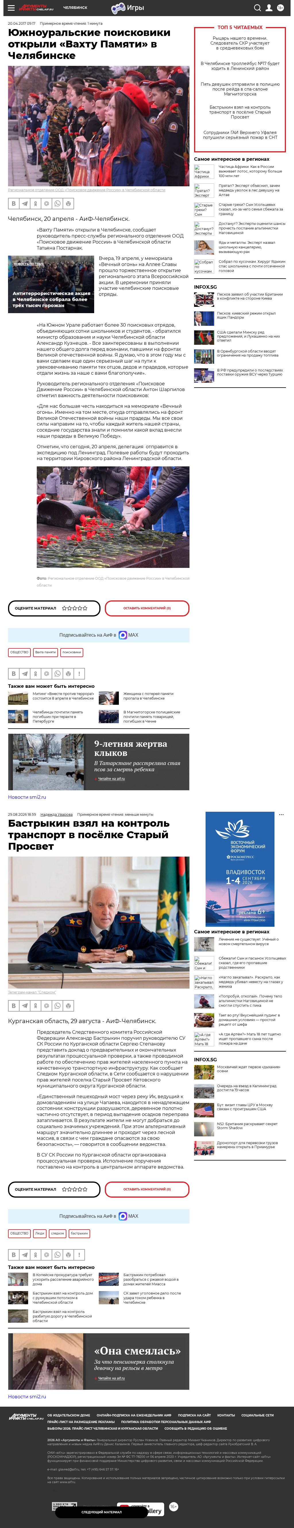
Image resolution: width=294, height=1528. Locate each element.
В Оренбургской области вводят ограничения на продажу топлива (247, 353)
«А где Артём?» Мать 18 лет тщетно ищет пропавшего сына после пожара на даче (250, 1039)
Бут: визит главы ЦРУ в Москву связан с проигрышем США (245, 1107)
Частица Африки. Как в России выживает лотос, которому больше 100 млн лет (250, 171)
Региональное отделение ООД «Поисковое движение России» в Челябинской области (86, 190)
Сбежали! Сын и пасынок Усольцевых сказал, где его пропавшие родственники (252, 963)
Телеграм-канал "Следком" (32, 992)
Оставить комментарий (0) (147, 608)
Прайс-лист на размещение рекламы (81, 1422)
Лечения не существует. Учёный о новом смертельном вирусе (249, 941)
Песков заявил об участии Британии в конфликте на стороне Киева (250, 296)
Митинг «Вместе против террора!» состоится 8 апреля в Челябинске (63, 696)
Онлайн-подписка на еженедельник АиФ (134, 1415)
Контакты (226, 1415)
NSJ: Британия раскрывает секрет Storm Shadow (247, 1126)
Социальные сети (257, 1415)
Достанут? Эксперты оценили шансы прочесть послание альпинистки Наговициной (252, 228)
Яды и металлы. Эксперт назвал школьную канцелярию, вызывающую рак (247, 247)
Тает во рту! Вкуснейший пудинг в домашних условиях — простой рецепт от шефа (249, 1020)
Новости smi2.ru (27, 797)
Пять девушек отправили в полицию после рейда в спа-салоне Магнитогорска (240, 89)
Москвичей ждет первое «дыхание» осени (249, 1069)
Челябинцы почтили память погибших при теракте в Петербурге (58, 716)
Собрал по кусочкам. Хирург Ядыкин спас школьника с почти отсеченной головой (252, 266)
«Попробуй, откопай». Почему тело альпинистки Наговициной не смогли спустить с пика (250, 1001)
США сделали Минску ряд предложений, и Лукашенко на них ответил (248, 336)
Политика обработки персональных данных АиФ (166, 1422)
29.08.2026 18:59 (22, 814)
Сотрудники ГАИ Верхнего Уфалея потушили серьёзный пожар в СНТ (240, 135)
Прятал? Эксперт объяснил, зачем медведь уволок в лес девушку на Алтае (249, 190)
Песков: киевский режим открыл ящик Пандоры (246, 315)
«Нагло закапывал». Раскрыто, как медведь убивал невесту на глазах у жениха (251, 982)
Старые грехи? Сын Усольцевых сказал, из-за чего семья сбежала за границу (251, 209)
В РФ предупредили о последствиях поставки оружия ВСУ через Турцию (250, 372)
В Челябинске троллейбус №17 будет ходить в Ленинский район (240, 66)
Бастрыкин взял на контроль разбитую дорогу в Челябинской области (62, 1316)
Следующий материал (102, 1512)
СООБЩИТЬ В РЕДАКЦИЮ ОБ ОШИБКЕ (196, 1429)
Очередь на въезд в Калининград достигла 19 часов (246, 1088)
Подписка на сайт (194, 1415)
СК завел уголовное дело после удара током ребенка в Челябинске (152, 1298)
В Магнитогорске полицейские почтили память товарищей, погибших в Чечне (151, 716)
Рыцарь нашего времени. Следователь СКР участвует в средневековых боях (240, 43)
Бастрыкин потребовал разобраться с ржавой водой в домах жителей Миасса (151, 1279)
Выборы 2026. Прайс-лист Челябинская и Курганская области (102, 1429)
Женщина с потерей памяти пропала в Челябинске (148, 696)
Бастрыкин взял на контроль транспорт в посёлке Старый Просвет (240, 112)
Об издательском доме (68, 1415)
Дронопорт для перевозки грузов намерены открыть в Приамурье (247, 1145)
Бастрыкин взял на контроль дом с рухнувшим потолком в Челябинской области (63, 1298)
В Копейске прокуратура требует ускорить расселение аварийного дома (63, 1279)
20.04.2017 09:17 (21, 23)
